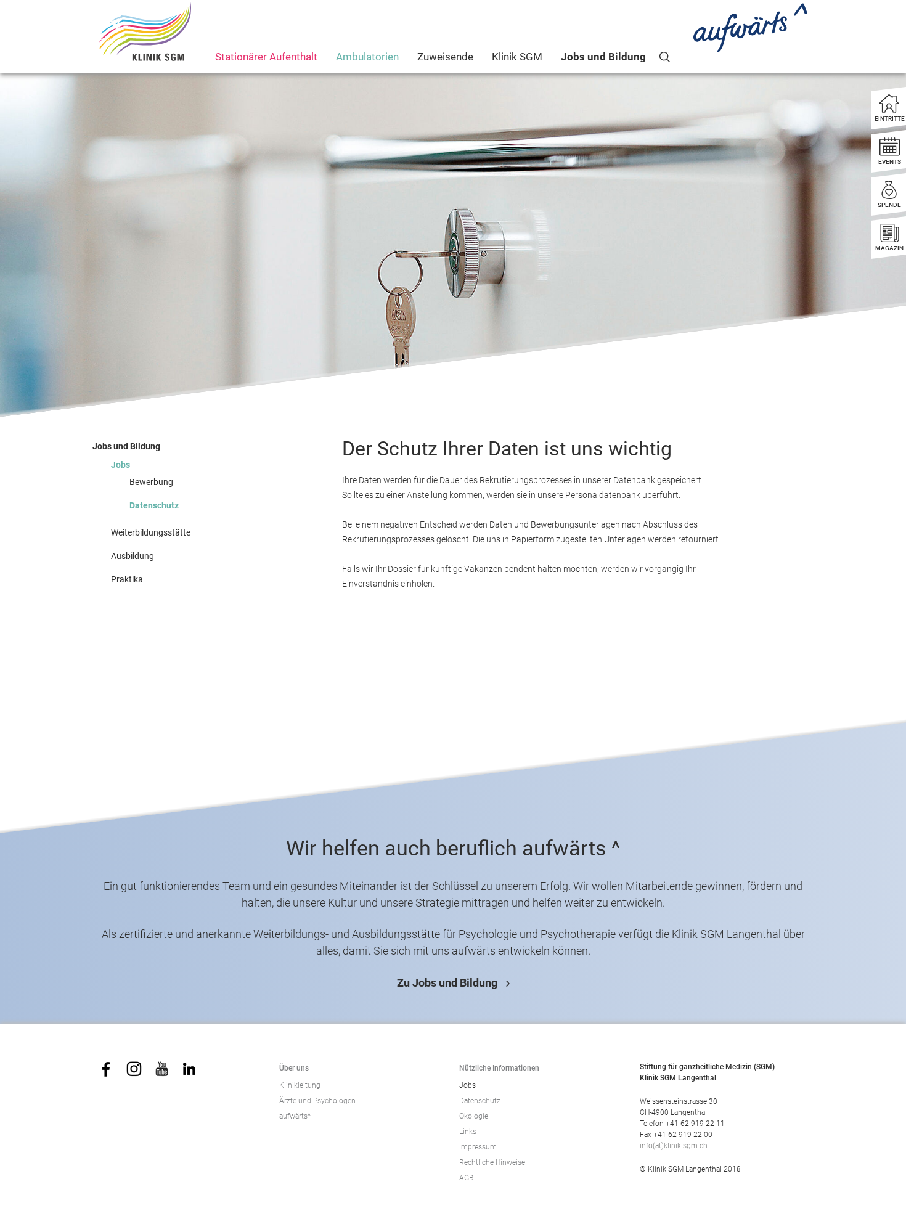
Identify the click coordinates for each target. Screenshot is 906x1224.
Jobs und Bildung (603, 57)
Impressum (478, 1147)
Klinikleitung (299, 1085)
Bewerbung (151, 482)
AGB (466, 1177)
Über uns (294, 1068)
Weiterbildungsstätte (150, 532)
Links (467, 1131)
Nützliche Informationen (499, 1068)
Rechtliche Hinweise (492, 1162)
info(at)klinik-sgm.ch (674, 1145)
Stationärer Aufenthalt (266, 57)
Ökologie (473, 1116)
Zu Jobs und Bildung (447, 982)
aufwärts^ (295, 1116)
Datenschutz (154, 505)
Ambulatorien (367, 57)
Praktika (127, 579)
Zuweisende (445, 57)
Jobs (120, 465)
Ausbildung (132, 556)
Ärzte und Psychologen (317, 1100)
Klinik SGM (517, 57)
